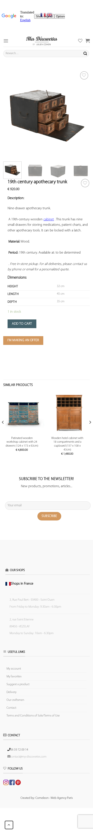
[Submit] (85, 53)
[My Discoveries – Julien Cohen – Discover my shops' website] (41, 41)
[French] (43, 15)
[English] (49, 15)
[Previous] (10, 113)
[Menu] (5, 40)
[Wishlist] (85, 183)
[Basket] (87, 40)
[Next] (83, 113)
